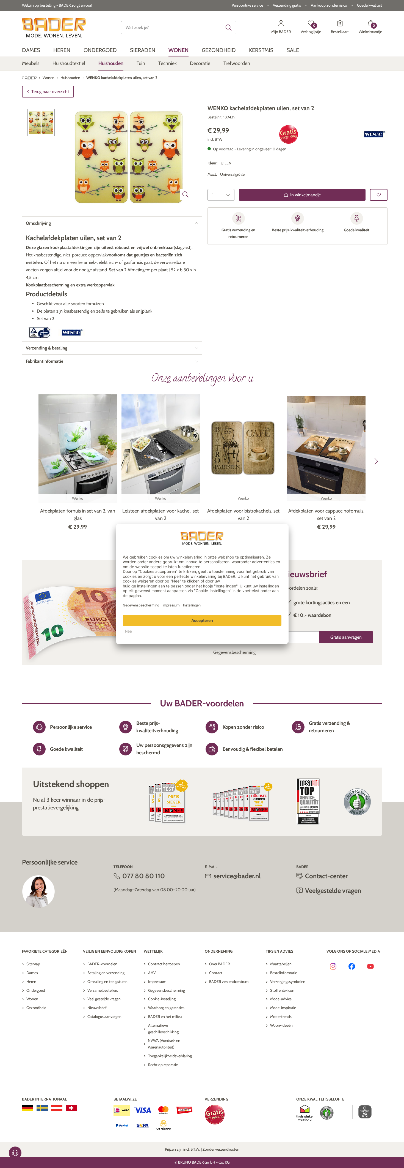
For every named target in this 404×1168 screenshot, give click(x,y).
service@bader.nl (237, 876)
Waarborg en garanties (166, 1007)
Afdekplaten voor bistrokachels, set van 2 (243, 514)
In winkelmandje (305, 194)
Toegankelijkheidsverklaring (170, 1055)
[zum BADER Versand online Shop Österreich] (56, 1108)
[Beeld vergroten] (185, 194)
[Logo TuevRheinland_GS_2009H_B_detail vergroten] (39, 332)
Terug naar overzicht (50, 91)
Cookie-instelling (162, 998)
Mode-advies (281, 998)
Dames (32, 972)
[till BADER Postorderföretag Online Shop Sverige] (42, 1108)
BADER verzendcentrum (228, 981)
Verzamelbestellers (102, 990)
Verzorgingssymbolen (287, 981)
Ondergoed (35, 990)
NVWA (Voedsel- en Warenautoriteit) (164, 1044)
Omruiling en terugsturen (107, 981)
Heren (31, 981)
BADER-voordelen (102, 963)
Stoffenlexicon (282, 990)
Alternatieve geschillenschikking (163, 1028)
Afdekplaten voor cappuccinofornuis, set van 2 (326, 514)
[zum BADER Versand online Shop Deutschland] (27, 1108)
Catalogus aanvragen (104, 1016)
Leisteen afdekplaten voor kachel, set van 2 (160, 514)
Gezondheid (36, 1007)
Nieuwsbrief (97, 1007)
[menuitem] (31, 50)
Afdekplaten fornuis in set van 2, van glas (77, 514)
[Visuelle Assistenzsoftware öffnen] (362, 1112)
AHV (152, 972)
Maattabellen (281, 963)
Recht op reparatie (163, 1064)
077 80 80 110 (143, 876)
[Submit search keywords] (228, 27)
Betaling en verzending (105, 972)
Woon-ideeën (281, 1025)
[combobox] (178, 27)
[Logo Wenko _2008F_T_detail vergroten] (374, 134)
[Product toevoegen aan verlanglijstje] (379, 195)
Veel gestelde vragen (104, 998)
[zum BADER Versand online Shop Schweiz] (71, 1108)
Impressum (157, 981)
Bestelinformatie (283, 972)
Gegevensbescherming (234, 652)
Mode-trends (281, 1016)
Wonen (32, 998)
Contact (215, 972)
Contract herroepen (164, 963)
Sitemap (33, 963)
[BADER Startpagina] (54, 27)
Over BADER (219, 963)
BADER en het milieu (165, 1016)
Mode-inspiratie (283, 1007)
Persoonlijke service (247, 5)
